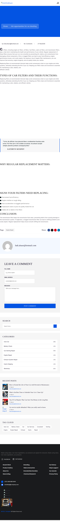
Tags (2, 230)
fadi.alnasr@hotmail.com (11, 43)
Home (5, 26)
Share (44, 230)
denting (48, 427)
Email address (8, 277)
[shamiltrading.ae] (7, 3)
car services (30, 427)
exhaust (23, 430)
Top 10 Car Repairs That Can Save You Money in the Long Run (28, 400)
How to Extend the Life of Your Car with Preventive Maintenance (29, 385)
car (23, 427)
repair (36, 430)
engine (5, 430)
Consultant (40, 427)
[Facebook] (48, 230)
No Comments (28, 43)
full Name (7, 269)
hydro (29, 430)
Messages (7, 285)
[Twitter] (52, 230)
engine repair (9, 230)
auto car (6, 427)
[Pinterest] (55, 230)
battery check (15, 427)
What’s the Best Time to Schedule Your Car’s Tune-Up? (26, 392)
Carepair (8, 511)
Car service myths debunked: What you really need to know (27, 407)
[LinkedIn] (58, 230)
